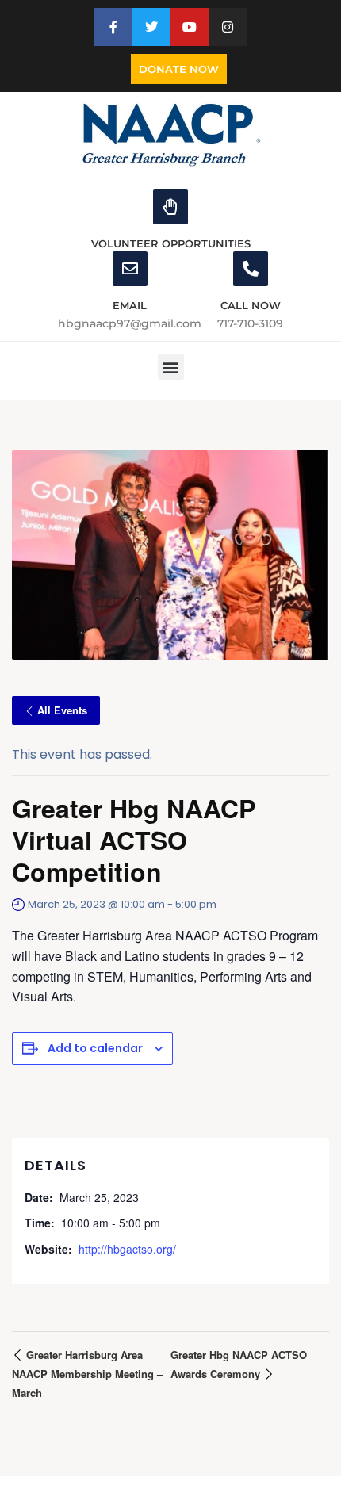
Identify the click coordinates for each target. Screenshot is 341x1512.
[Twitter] (151, 27)
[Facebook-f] (113, 27)
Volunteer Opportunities (171, 243)
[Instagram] (228, 27)
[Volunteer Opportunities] (170, 206)
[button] (171, 367)
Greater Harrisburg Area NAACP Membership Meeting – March (87, 1373)
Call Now (250, 305)
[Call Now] (250, 268)
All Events (62, 710)
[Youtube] (189, 27)
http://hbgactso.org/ (127, 1249)
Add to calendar (95, 1048)
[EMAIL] (130, 268)
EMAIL (130, 305)
